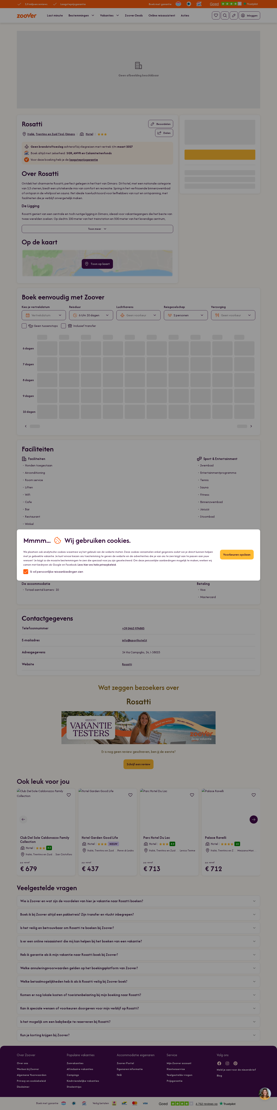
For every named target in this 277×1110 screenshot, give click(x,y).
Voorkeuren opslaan (236, 554)
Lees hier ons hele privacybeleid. (97, 565)
